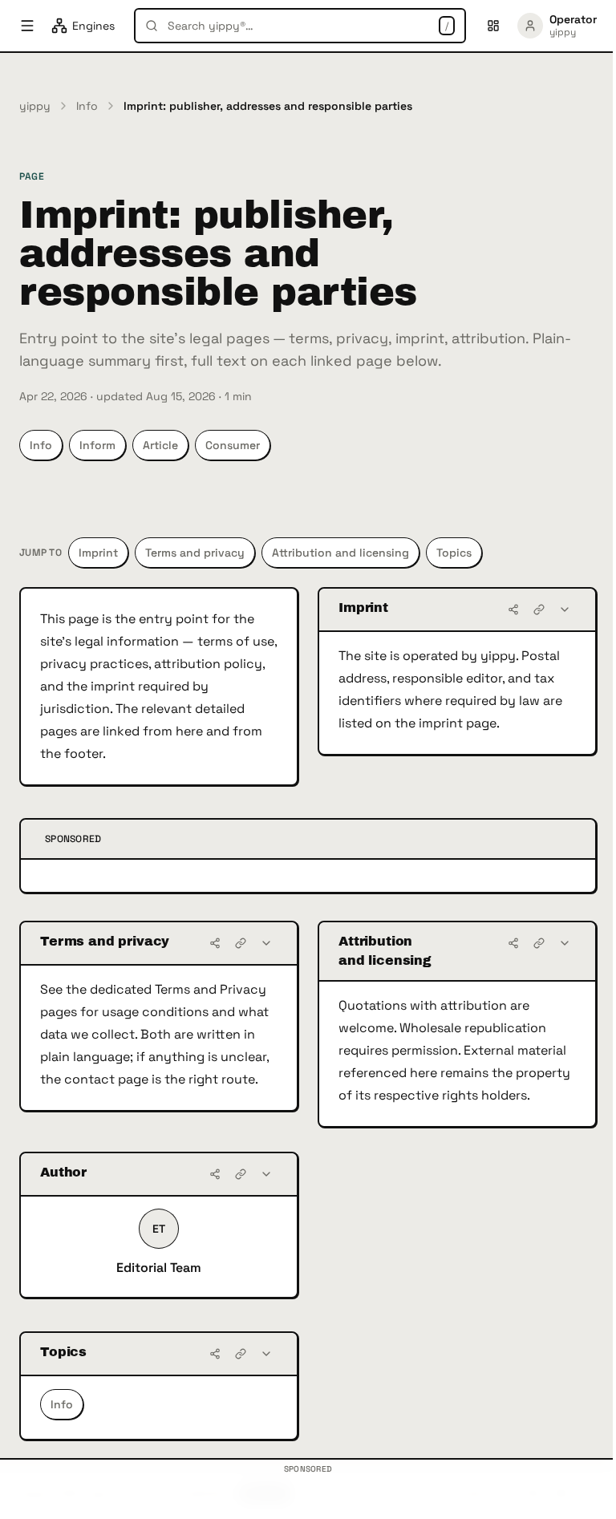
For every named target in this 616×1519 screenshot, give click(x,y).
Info (87, 106)
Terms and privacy (195, 552)
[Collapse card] (564, 609)
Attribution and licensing (340, 552)
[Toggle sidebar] (27, 25)
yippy (35, 106)
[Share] (513, 609)
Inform (97, 445)
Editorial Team (158, 1267)
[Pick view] (493, 25)
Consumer (232, 445)
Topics (454, 552)
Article (160, 445)
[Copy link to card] (539, 609)
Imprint (98, 552)
